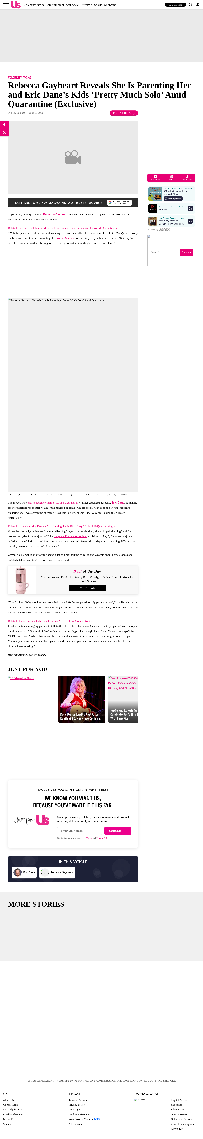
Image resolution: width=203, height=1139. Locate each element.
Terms (89, 838)
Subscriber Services (182, 1119)
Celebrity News (34, 4)
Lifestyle (86, 4)
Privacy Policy (103, 838)
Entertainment (55, 4)
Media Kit (8, 1119)
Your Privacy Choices (81, 1119)
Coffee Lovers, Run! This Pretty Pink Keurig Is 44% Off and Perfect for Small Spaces (87, 579)
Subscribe (175, 4)
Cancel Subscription (182, 1124)
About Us (8, 1100)
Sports (98, 4)
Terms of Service (78, 1100)
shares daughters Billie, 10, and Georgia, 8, (53, 502)
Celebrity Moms (19, 77)
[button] (190, 5)
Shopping (110, 4)
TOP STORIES (122, 113)
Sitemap (7, 1124)
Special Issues (179, 1114)
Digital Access (179, 1100)
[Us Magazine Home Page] (16, 5)
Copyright (74, 1109)
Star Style (72, 4)
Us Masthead (10, 1104)
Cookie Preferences (80, 1114)
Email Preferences (13, 1114)
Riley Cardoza (18, 113)
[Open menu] (6, 5)
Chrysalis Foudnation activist (70, 536)
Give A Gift (177, 1109)
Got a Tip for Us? (12, 1109)
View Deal (87, 588)
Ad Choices (75, 1124)
